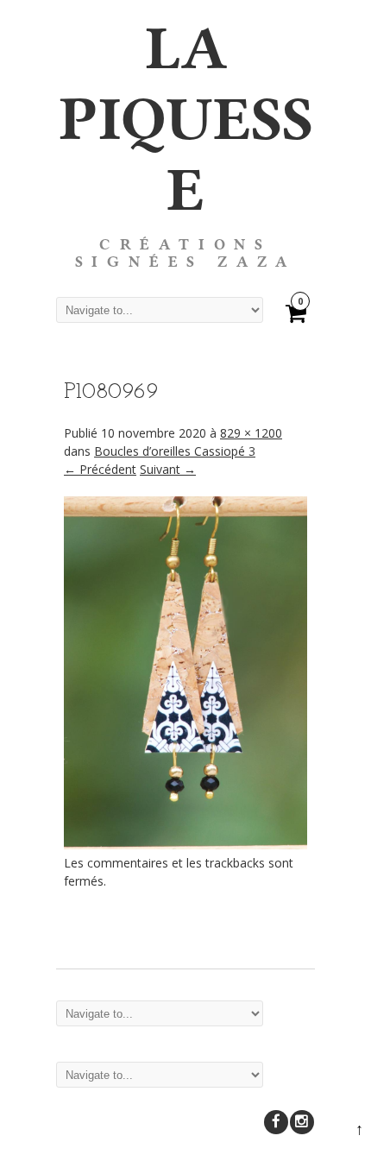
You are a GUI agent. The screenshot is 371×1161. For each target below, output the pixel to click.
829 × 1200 (251, 433)
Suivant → (168, 469)
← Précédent (100, 469)
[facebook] (276, 1122)
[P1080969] (185, 844)
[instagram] (302, 1122)
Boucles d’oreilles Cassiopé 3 (174, 451)
